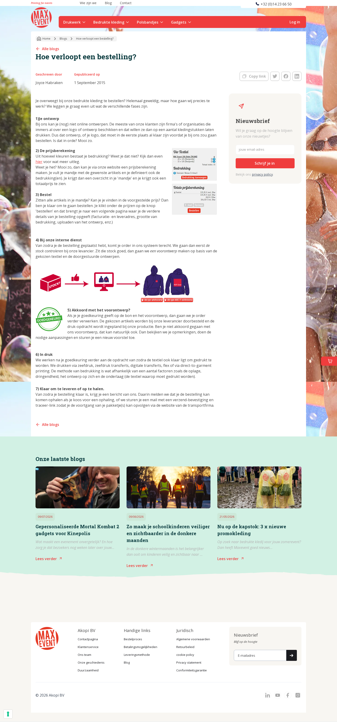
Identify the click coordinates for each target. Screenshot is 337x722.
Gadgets (178, 22)
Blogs (63, 39)
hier (39, 161)
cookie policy (185, 655)
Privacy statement (188, 662)
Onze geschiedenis (91, 662)
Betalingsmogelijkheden (140, 647)
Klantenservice (88, 647)
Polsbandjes (147, 22)
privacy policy (262, 174)
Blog (127, 662)
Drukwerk (72, 22)
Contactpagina (88, 639)
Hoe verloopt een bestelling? (94, 39)
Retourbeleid (185, 647)
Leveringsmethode (137, 655)
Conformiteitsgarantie (191, 670)
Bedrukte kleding (108, 22)
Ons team (84, 655)
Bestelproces (133, 639)
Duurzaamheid (88, 670)
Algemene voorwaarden (193, 639)
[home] (42, 17)
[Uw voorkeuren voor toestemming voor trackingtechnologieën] (8, 714)
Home (46, 39)
